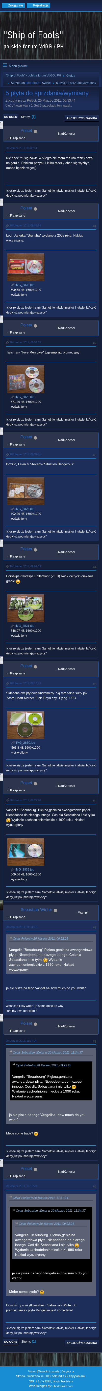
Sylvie (46, 83)
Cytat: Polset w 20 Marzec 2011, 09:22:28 (40, 938)
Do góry (10, 1341)
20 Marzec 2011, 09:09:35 (25, 566)
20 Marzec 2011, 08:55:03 (25, 342)
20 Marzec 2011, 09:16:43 (25, 683)
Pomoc (32, 1371)
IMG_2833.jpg (24, 285)
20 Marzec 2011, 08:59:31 (25, 454)
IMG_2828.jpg (24, 509)
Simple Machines (62, 1381)
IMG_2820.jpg (24, 397)
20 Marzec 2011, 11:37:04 (21, 1040)
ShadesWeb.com (62, 1386)
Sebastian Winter (36, 909)
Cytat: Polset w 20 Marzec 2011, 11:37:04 (40, 1198)
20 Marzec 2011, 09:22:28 (25, 800)
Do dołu (10, 116)
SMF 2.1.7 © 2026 (40, 1381)
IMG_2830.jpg (25, 742)
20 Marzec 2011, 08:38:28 (25, 225)
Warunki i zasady (48, 1371)
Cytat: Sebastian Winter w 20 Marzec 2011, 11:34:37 (48, 1052)
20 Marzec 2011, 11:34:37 (21, 927)
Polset (26, 130)
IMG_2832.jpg (24, 869)
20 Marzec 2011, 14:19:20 (21, 1186)
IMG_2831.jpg (24, 626)
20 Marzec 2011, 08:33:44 (21, 148)
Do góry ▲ (68, 1371)
